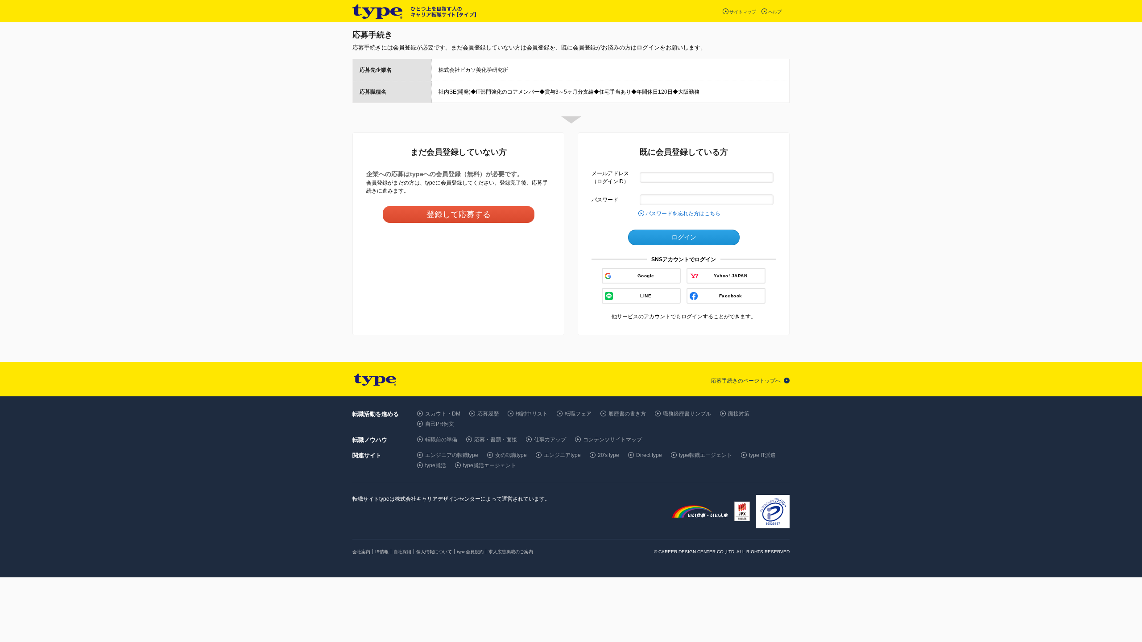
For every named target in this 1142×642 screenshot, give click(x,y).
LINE (645, 295)
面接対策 (738, 414)
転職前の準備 (441, 439)
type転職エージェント (705, 455)
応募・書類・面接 (495, 439)
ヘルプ (775, 11)
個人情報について (434, 551)
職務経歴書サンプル (687, 414)
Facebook (730, 295)
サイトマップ (742, 11)
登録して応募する (458, 214)
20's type (608, 455)
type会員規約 (470, 551)
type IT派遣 (762, 455)
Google (645, 275)
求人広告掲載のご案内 (510, 551)
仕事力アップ (550, 439)
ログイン (683, 237)
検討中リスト (532, 414)
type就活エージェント (489, 465)
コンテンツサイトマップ (612, 439)
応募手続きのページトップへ (746, 381)
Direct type (649, 455)
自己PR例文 (439, 424)
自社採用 (402, 551)
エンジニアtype (562, 455)
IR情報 (382, 551)
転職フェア (578, 414)
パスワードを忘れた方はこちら (682, 213)
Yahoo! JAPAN (730, 275)
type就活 (435, 465)
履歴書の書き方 (627, 414)
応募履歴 (488, 414)
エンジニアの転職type (451, 455)
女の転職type (511, 455)
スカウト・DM (442, 414)
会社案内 (361, 551)
